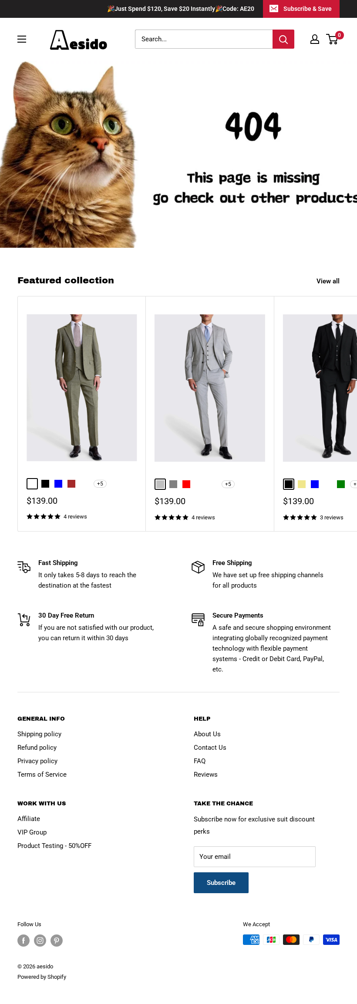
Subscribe (221, 883)
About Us (207, 734)
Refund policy (37, 747)
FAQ (199, 761)
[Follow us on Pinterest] (57, 940)
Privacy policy (37, 761)
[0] (332, 39)
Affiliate (28, 819)
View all (329, 281)
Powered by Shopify (41, 977)
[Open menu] (21, 39)
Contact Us (210, 747)
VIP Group (32, 832)
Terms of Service (42, 774)
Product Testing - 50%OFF (54, 846)
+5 (100, 484)
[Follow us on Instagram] (40, 940)
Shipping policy (39, 734)
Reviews (206, 774)
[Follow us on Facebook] (23, 940)
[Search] (283, 39)
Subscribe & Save (307, 8)
